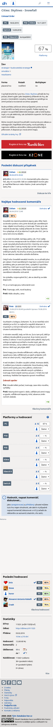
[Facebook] (9, 682)
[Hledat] (39, 3)
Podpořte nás (10, 705)
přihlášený (30, 504)
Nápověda (8, 700)
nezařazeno (6, 74)
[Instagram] (14, 682)
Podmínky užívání (11, 708)
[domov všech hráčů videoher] (4, 3)
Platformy (43, 55)
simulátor (5, 71)
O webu (7, 687)
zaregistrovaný (17, 504)
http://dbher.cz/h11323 (25, 628)
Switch (7, 30)
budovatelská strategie (20, 67)
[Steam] (3, 682)
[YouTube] (19, 682)
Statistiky (8, 692)
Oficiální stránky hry (9, 134)
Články (7, 690)
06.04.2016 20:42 (16, 175)
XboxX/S (13, 37)
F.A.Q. (6, 697)
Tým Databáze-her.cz (22, 716)
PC (5, 23)
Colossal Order (8, 16)
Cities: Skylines (31, 94)
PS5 (5, 37)
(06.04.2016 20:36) (15, 179)
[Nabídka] (48, 3)
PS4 (25, 23)
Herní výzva (9, 695)
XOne (32, 23)
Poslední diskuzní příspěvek (18, 165)
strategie (5, 67)
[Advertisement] (26, 544)
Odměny (8, 703)
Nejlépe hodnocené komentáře (21, 201)
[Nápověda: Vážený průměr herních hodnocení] (48, 417)
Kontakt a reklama (12, 710)
